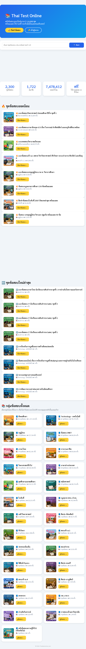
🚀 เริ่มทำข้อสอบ (14, 30)
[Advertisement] (43, 67)
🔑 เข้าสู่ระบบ (33, 30)
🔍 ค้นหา (76, 45)
